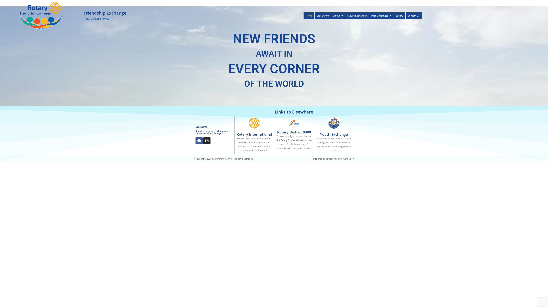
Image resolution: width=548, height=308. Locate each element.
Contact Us (414, 15)
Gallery (399, 15)
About (336, 15)
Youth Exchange (334, 134)
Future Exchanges (357, 15)
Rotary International (254, 134)
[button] (338, 15)
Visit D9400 (323, 15)
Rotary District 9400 (294, 132)
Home (309, 15)
